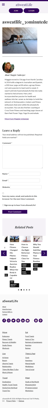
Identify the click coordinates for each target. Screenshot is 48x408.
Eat (26, 332)
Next (44, 253)
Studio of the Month (32, 382)
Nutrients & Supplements (33, 342)
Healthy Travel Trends (9, 385)
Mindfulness (29, 366)
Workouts (5, 348)
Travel (4, 378)
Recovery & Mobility (13, 285)
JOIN (16, 10)
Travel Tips (6, 391)
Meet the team (7, 309)
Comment (7, 143)
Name (5, 174)
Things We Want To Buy (10, 369)
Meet (27, 378)
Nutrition (28, 345)
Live (4, 353)
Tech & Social (29, 369)
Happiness (28, 360)
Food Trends (29, 336)
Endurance (5, 336)
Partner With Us (7, 312)
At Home (5, 358)
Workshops (29, 391)
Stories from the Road (9, 388)
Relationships (6, 366)
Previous (4, 253)
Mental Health (30, 363)
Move (11, 282)
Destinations (6, 382)
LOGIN (31, 10)
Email (5, 180)
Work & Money (7, 372)
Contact (4, 314)
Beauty (4, 360)
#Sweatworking (30, 385)
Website (6, 187)
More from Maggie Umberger (17, 119)
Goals (27, 358)
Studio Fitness (24, 272)
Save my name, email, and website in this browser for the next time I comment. (19, 197)
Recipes (28, 348)
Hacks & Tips (29, 339)
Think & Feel (30, 353)
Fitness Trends (24, 265)
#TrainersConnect (31, 388)
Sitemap (21, 401)
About (4, 307)
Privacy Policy (11, 401)
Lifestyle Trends (7, 363)
